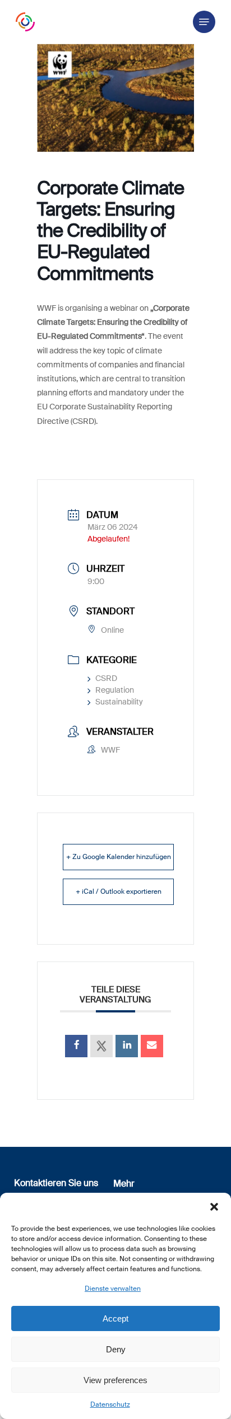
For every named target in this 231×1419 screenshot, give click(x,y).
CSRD (106, 678)
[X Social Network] (101, 1046)
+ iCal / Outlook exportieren (118, 891)
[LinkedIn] (127, 1046)
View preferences (115, 1380)
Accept (115, 1318)
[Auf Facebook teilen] (76, 1046)
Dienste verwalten (113, 1288)
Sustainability (119, 702)
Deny (116, 1349)
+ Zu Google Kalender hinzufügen (118, 856)
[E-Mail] (152, 1046)
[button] (214, 1206)
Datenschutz (110, 1404)
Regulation (114, 690)
